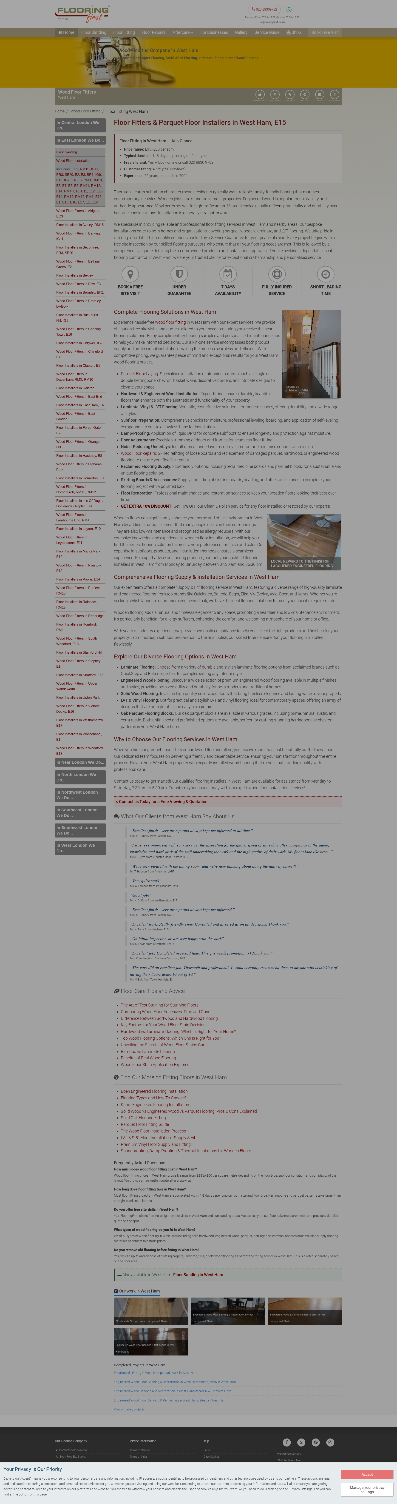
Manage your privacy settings (367, 1489)
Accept (367, 1474)
